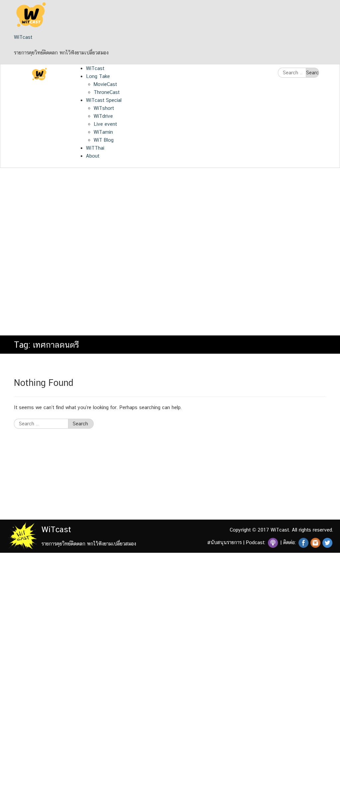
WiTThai (95, 148)
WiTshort (104, 108)
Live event (105, 124)
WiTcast (23, 37)
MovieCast (105, 84)
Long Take (98, 76)
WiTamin (103, 132)
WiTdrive (103, 116)
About (92, 156)
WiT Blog (104, 140)
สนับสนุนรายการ (225, 542)
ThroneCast (107, 92)
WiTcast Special (104, 100)
